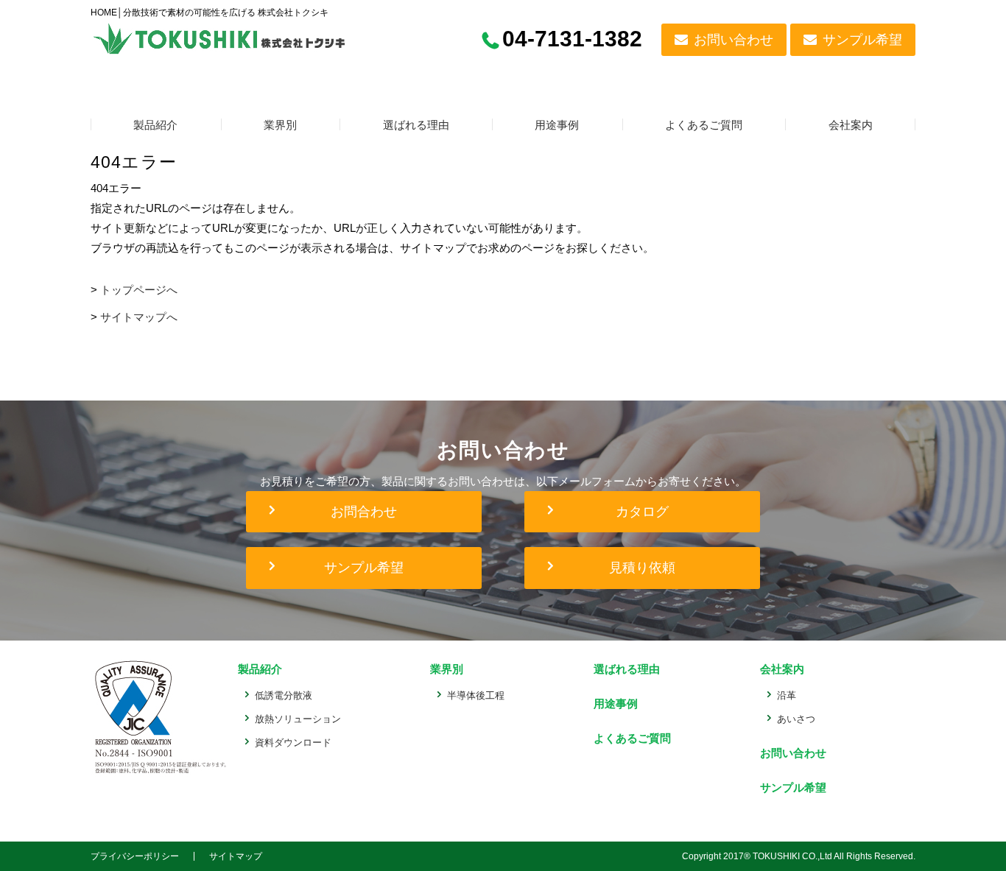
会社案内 (851, 125)
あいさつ (796, 718)
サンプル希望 (862, 39)
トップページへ (138, 289)
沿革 (786, 695)
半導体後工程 (475, 695)
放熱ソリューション (298, 718)
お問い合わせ (733, 39)
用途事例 (557, 125)
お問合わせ (364, 511)
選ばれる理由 (416, 125)
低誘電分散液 (283, 695)
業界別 (280, 125)
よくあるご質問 (703, 125)
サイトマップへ (138, 317)
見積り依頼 (642, 567)
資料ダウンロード (293, 742)
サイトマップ (235, 856)
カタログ (642, 511)
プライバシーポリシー (135, 856)
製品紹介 (155, 125)
